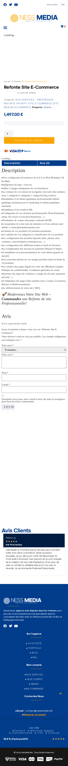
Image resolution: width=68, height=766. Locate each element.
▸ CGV (39, 733)
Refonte (9, 103)
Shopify (21, 103)
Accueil (7, 81)
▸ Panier (34, 684)
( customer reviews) (26, 93)
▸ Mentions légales (41, 730)
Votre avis (7, 355)
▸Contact (19, 730)
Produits (17, 81)
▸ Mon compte (34, 679)
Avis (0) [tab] (45, 163)
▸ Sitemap (53, 733)
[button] (5, 28)
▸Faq (34, 657)
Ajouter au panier (29, 140)
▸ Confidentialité (21, 733)
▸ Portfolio (33, 648)
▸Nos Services (34, 674)
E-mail (6, 384)
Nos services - (25, 99)
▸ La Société (34, 643)
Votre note (8, 345)
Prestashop (45, 99)
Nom (5, 373)
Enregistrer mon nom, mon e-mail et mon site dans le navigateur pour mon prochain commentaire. (33, 400)
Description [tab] (12, 163)
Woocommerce (20, 107)
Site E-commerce (40, 103)
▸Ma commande (34, 688)
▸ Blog (34, 652)
